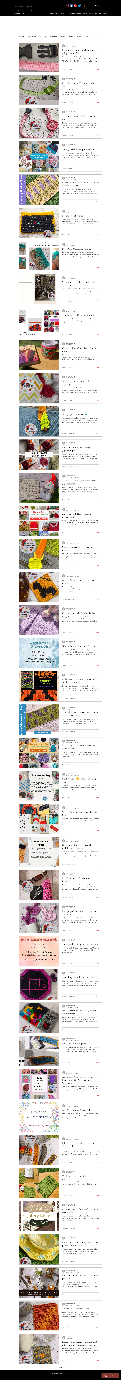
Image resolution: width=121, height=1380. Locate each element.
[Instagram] (67, 5)
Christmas (53, 36)
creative (62, 36)
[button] (100, 5)
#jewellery (43, 36)
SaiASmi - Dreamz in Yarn (24, 11)
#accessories (32, 36)
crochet (71, 36)
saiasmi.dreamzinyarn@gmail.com (24, 6)
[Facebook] (71, 5)
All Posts (21, 36)
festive (79, 36)
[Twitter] (79, 5)
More (86, 36)
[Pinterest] (75, 5)
